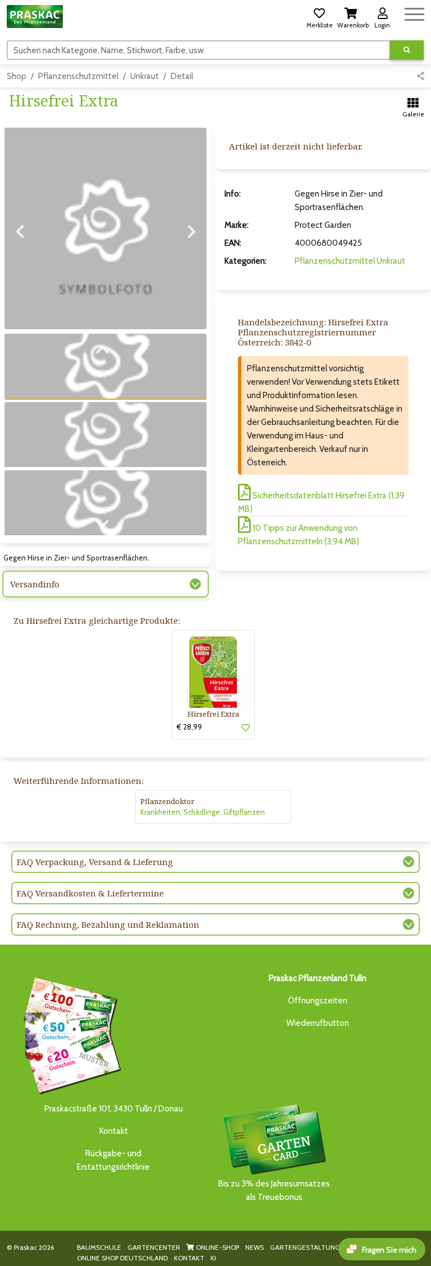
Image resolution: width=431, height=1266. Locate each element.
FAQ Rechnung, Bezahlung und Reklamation (108, 924)
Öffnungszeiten (317, 1001)
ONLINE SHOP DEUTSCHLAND (122, 1258)
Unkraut (144, 76)
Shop (16, 76)
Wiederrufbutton (317, 1023)
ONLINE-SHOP (216, 1247)
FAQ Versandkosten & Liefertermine (90, 893)
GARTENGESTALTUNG (305, 1247)
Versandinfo (34, 584)
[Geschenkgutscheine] (69, 1034)
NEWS (254, 1247)
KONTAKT (189, 1258)
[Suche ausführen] (407, 50)
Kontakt (113, 1131)
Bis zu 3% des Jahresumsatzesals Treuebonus (274, 1190)
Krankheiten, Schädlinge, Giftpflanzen (202, 811)
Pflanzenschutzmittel (78, 76)
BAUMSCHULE (99, 1247)
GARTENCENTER (153, 1247)
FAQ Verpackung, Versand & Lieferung (95, 861)
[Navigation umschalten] (414, 12)
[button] (319, 16)
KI (213, 1258)
